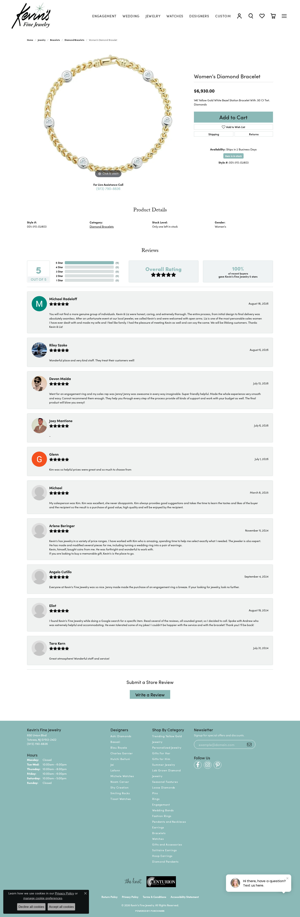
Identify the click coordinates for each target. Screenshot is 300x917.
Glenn (54, 454)
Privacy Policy (130, 897)
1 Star (59, 280)
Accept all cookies (61, 906)
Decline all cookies (31, 906)
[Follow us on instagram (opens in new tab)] (207, 765)
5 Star (59, 262)
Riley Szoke (58, 345)
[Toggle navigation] (284, 16)
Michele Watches (122, 776)
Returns (253, 134)
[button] (239, 16)
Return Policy (109, 897)
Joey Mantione (60, 420)
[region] (108, 113)
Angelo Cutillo (60, 571)
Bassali (115, 742)
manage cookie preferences (42, 898)
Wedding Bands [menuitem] (162, 810)
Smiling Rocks (120, 793)
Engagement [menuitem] (161, 804)
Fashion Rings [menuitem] (161, 816)
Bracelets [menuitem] (159, 833)
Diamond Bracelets (74, 39)
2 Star (59, 276)
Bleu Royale (118, 747)
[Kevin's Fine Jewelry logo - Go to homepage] (31, 16)
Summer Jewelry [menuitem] (163, 764)
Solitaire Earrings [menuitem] (164, 850)
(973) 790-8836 (108, 188)
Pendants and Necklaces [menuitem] (169, 821)
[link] (104, 16)
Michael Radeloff (63, 298)
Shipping (213, 134)
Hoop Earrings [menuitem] (162, 856)
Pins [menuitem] (155, 793)
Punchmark (157, 910)
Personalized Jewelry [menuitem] (166, 747)
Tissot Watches (120, 799)
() (117, 262)
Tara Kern (57, 643)
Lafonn (115, 770)
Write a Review (150, 694)
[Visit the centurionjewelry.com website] (161, 881)
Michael (55, 487)
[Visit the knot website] (133, 881)
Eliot (52, 605)
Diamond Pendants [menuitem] (165, 861)
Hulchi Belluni (120, 759)
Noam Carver (119, 781)
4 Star (59, 267)
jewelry (41, 39)
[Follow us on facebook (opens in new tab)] (198, 765)
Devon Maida (60, 378)
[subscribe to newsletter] (249, 744)
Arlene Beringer (62, 525)
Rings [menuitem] (156, 799)
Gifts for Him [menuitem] (161, 759)
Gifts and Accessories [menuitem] (167, 844)
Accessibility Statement (185, 897)
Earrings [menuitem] (158, 827)
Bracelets (55, 39)
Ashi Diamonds (120, 736)
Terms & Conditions (154, 897)
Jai (112, 764)
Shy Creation (119, 787)
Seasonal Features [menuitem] (165, 781)
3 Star (59, 271)
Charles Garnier (121, 753)
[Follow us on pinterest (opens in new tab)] (217, 765)
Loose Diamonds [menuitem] (163, 787)
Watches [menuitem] (158, 838)
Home (30, 39)
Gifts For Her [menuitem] (161, 753)
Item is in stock (233, 156)
